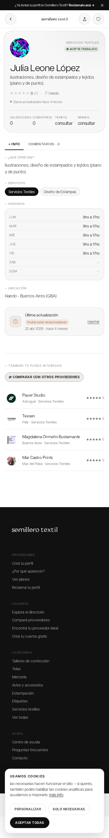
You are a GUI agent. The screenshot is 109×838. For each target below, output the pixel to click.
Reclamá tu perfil (26, 587)
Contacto (20, 757)
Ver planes (21, 579)
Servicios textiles (26, 709)
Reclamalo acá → (81, 5)
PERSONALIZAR (28, 809)
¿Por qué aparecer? (28, 571)
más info (56, 794)
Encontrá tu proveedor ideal (35, 628)
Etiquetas (20, 700)
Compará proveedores (31, 619)
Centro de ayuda (26, 741)
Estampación (23, 693)
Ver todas (20, 717)
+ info (14, 144)
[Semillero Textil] (54, 19)
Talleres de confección (30, 660)
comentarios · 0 (44, 144)
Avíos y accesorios (27, 685)
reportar (94, 321)
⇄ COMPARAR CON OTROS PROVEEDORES (44, 377)
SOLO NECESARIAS (69, 809)
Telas (16, 668)
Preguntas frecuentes (30, 749)
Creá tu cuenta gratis (29, 636)
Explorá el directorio (28, 612)
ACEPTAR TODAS (29, 822)
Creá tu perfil (22, 563)
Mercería (19, 676)
